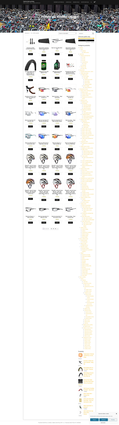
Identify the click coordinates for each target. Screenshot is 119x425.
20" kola (83, 58)
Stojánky (83, 199)
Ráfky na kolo (87, 320)
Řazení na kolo (88, 318)
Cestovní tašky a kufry (86, 93)
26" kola (84, 63)
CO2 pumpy (84, 184)
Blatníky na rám (85, 101)
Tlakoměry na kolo (85, 195)
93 (53, 228)
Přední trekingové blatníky (88, 116)
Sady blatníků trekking (87, 117)
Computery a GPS (84, 141)
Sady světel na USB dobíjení (88, 219)
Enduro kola (76, 2)
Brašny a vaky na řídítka (86, 132)
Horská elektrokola (59, 2)
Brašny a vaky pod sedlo (87, 133)
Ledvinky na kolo (85, 95)
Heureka (81, 47)
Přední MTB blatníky (87, 105)
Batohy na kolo (85, 92)
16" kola (83, 57)
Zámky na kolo (83, 227)
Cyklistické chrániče (88, 331)
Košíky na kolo (85, 149)
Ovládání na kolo (87, 292)
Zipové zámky (84, 237)
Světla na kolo (83, 203)
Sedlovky (86, 323)
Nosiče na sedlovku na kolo (87, 172)
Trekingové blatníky (86, 114)
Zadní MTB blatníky (87, 108)
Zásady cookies (103, 422)
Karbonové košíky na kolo (88, 152)
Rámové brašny (86, 125)
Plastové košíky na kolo (87, 154)
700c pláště (85, 78)
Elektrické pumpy (85, 187)
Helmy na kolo (87, 335)
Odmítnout (104, 419)
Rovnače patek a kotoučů (87, 273)
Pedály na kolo (88, 289)
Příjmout (94, 419)
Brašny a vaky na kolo (85, 119)
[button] (116, 413)
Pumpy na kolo (84, 183)
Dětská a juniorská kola (85, 55)
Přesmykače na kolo (90, 316)
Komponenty (82, 70)
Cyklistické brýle (87, 329)
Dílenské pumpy (85, 186)
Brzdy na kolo (88, 294)
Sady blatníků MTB (87, 106)
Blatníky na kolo (84, 100)
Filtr (86, 40)
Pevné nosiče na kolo (86, 173)
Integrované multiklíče (86, 256)
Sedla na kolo (87, 321)
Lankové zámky (85, 229)
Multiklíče (84, 262)
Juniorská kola (85, 62)
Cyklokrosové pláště (88, 79)
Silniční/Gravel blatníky (86, 109)
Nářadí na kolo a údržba (88, 324)
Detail (30, 54)
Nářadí (82, 253)
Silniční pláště (87, 82)
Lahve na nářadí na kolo (86, 160)
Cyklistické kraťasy (88, 332)
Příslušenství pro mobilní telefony (87, 178)
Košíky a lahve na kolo (85, 146)
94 (55, 228)
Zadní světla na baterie (87, 222)
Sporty (82, 278)
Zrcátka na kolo (87, 348)
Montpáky (84, 261)
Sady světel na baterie (87, 218)
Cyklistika (84, 51)
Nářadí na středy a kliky (86, 265)
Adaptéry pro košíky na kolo (87, 148)
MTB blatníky (84, 103)
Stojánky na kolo (86, 200)
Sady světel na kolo (86, 216)
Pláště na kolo (86, 52)
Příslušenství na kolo (84, 89)
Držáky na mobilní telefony (87, 179)
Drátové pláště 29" (88, 87)
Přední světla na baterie (88, 208)
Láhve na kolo (87, 345)
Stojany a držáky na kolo (85, 197)
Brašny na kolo (87, 340)
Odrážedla (84, 65)
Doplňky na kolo (87, 342)
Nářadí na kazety (85, 264)
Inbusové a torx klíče (86, 254)
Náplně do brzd (85, 245)
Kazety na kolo (88, 312)
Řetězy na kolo (88, 291)
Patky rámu (84, 68)
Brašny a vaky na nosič (86, 129)
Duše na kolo (87, 285)
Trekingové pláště (87, 84)
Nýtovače (84, 267)
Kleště (83, 257)
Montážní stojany (84, 246)
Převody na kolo (87, 310)
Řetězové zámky (85, 234)
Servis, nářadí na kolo (84, 238)
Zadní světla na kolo (86, 221)
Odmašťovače (84, 242)
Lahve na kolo (84, 156)
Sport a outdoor (83, 277)
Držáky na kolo (87, 343)
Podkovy (83, 230)
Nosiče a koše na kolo (85, 168)
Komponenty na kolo (87, 283)
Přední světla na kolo (86, 207)
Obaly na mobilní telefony (87, 181)
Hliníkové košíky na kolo (87, 151)
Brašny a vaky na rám (86, 130)
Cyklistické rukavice (88, 334)
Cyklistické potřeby (28, 1)
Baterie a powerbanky (86, 205)
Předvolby (113, 419)
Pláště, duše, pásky (84, 73)
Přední (84, 111)
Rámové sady (83, 66)
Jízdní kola (68, 2)
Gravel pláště (87, 81)
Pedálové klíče (85, 272)
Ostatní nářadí (85, 270)
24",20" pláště (86, 76)
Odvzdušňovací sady (86, 269)
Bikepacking (84, 121)
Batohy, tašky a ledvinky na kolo (87, 90)
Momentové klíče (85, 259)
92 (51, 228)
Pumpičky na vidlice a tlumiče (88, 194)
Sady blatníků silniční (87, 113)
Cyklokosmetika (84, 240)
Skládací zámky (85, 235)
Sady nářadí (84, 275)
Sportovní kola (85, 2)
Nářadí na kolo (87, 326)
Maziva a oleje (83, 243)
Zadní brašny (85, 127)
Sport (82, 49)
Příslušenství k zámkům (86, 232)
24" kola (83, 60)
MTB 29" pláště (86, 86)
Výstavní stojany (85, 202)
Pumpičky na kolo (85, 192)
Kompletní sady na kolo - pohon (87, 71)
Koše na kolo (84, 170)
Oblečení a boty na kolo (87, 328)
